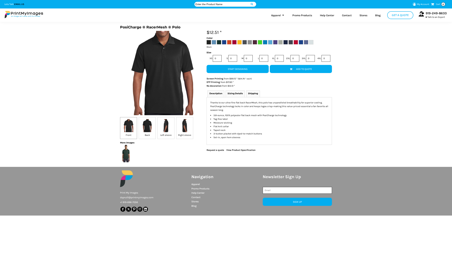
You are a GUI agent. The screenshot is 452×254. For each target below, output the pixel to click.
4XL (319, 58)
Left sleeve (166, 135)
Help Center (197, 192)
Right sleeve (184, 135)
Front (128, 135)
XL (273, 58)
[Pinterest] (134, 209)
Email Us (19, 4)
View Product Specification (240, 150)
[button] (278, 15)
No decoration (214, 85)
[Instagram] (139, 209)
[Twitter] (128, 209)
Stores (195, 201)
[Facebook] (122, 209)
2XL (288, 58)
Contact (195, 197)
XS (211, 58)
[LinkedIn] (145, 209)
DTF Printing (213, 82)
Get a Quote (400, 15)
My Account (423, 4)
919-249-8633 (436, 13)
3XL (304, 58)
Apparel (195, 184)
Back (147, 135)
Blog (194, 205)
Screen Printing (215, 78)
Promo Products (200, 188)
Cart (440, 4)
